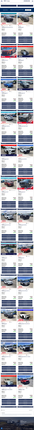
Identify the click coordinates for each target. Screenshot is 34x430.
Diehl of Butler (20, 77)
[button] (16, 18)
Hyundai (7, 1)
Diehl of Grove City (4, 44)
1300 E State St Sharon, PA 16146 (27, 1)
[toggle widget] (2, 428)
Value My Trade (9, 40)
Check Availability (8, 272)
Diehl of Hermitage (4, 77)
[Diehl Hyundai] (1, 1)
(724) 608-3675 (23, 421)
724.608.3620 (14, 44)
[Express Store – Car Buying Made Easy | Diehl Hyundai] (17, 10)
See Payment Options (9, 137)
